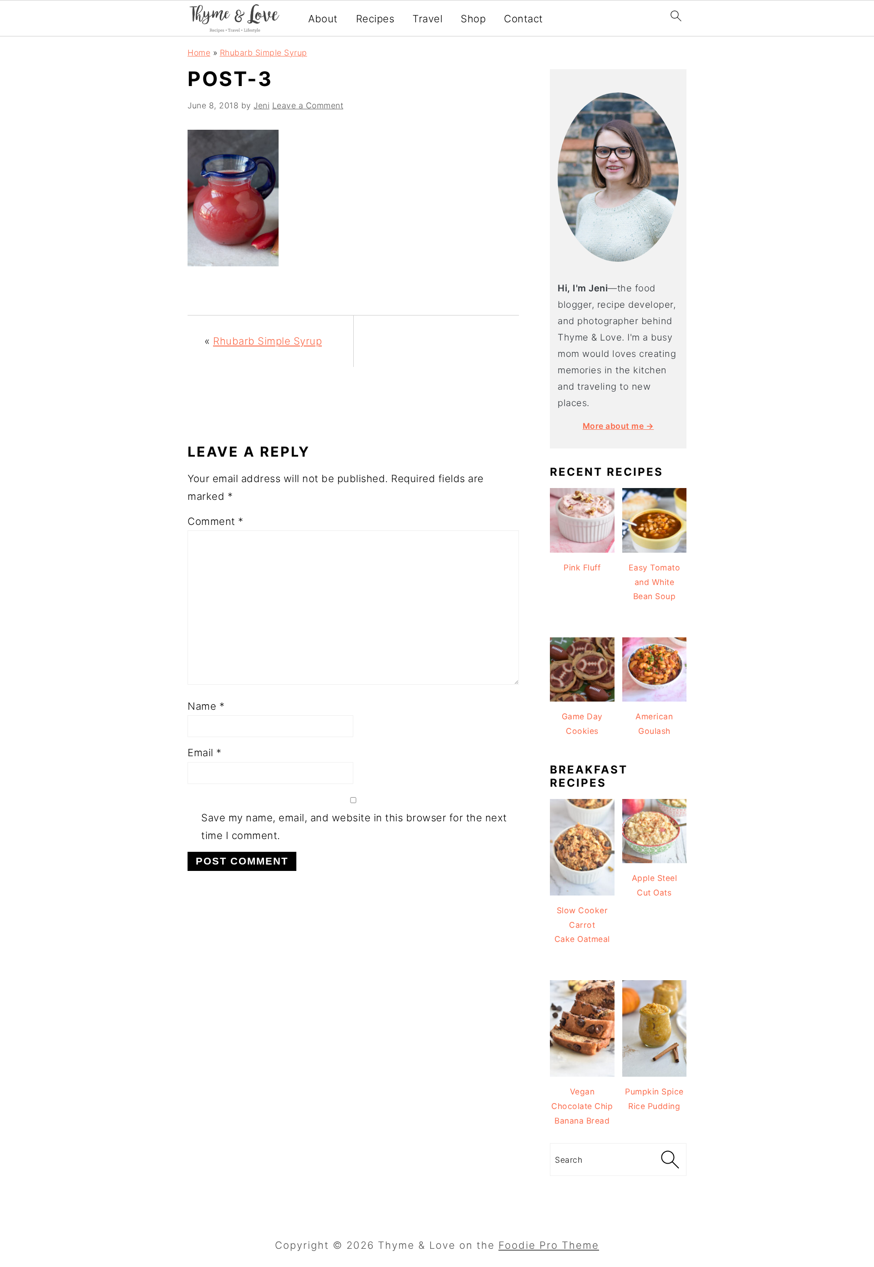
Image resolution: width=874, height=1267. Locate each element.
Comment (216, 521)
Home (199, 52)
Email (205, 752)
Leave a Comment (308, 105)
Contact (523, 19)
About (323, 19)
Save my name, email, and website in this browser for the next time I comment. (354, 827)
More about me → (618, 426)
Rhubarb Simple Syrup (263, 52)
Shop (473, 19)
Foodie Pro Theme (548, 1245)
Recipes (375, 19)
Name (206, 706)
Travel (427, 19)
